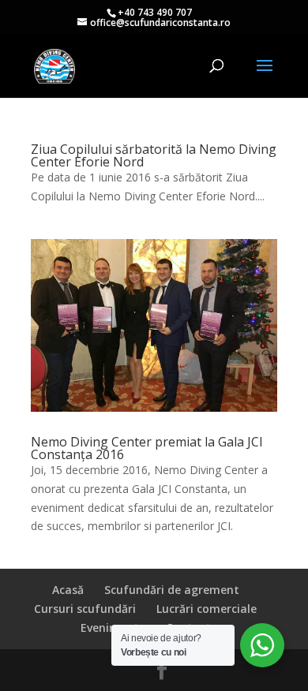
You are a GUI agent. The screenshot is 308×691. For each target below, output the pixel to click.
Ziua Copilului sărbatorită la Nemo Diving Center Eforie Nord (153, 155)
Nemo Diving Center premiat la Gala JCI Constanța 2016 (147, 448)
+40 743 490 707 (155, 12)
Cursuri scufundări (85, 608)
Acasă (68, 589)
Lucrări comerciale (206, 608)
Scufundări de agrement (171, 589)
